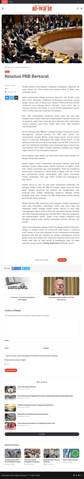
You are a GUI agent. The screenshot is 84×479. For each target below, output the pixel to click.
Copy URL (62, 260)
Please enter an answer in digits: (15, 360)
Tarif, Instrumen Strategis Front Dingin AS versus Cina (36, 423)
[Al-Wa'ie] (42, 8)
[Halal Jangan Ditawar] (71, 453)
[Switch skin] (78, 9)
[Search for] (81, 9)
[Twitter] (12, 98)
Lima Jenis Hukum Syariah (27, 387)
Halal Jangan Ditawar (70, 460)
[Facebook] (7, 98)
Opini (13, 67)
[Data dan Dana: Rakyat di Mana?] (52, 453)
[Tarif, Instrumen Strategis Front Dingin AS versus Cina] (10, 426)
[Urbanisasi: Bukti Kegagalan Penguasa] (32, 453)
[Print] (16, 98)
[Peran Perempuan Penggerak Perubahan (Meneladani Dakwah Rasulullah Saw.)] (10, 399)
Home (8, 67)
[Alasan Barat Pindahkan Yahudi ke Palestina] (10, 417)
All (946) (42, 434)
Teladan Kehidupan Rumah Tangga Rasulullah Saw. (36, 405)
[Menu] (3, 9)
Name (7, 340)
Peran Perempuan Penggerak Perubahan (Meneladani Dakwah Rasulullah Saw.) (45, 396)
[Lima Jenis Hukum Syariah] (10, 389)
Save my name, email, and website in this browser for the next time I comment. (32, 356)
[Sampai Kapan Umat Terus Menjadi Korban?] (13, 453)
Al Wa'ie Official (35, 475)
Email (7, 348)
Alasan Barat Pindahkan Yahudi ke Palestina (33, 414)
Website (46, 348)
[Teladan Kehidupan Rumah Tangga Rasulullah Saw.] (10, 408)
